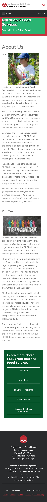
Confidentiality (39, 495)
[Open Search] (43, 5)
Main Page (23, 370)
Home (5, 495)
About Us (23, 380)
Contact (13, 495)
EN (39, 13)
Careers (28, 495)
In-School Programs (23, 390)
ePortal (20, 495)
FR (43, 13)
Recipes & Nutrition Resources (23, 410)
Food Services (23, 399)
